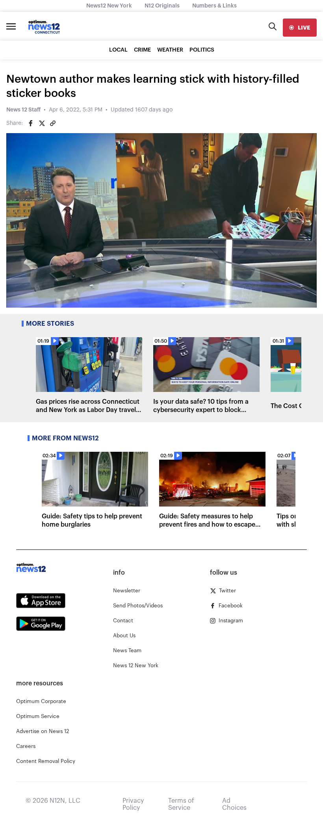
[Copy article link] (53, 123)
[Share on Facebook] (31, 123)
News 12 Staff (23, 110)
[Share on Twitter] (42, 123)
